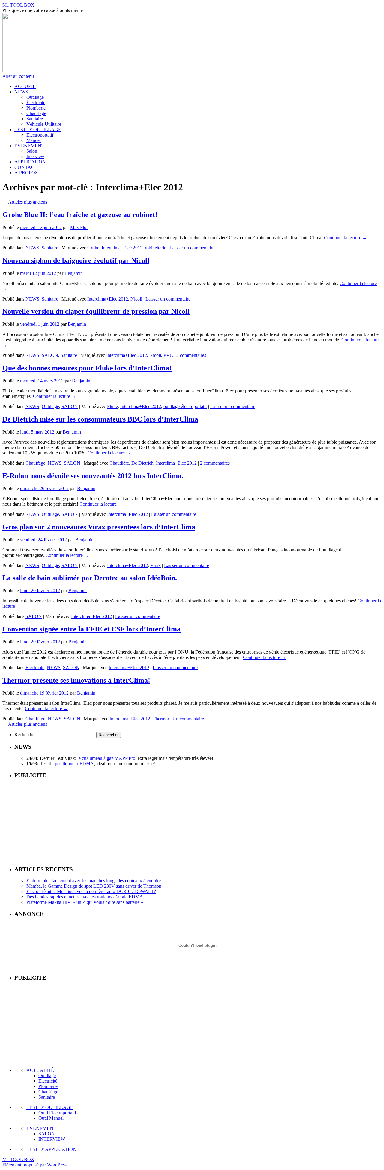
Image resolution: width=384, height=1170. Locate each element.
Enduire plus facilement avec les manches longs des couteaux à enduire (93, 880)
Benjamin (73, 273)
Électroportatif (39, 134)
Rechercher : (26, 734)
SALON (50, 355)
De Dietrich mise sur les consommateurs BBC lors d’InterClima (100, 419)
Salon (31, 151)
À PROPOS (26, 172)
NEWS (21, 91)
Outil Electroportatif (57, 1112)
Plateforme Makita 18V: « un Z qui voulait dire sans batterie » (84, 902)
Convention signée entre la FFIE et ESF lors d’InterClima (91, 629)
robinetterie (155, 247)
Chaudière (119, 463)
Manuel (33, 140)
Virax (155, 565)
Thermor (161, 718)
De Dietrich (142, 463)
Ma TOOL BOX (18, 4)
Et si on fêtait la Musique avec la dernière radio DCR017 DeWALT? (91, 891)
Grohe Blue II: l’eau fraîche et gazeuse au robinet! (80, 215)
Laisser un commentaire (192, 247)
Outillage (35, 97)
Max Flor (79, 227)
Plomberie (36, 107)
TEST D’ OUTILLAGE (37, 129)
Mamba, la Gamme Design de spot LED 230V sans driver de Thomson (93, 886)
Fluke (112, 406)
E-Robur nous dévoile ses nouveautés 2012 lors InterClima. (92, 476)
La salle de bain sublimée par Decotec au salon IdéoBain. (89, 578)
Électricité (35, 102)
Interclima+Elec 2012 (122, 247)
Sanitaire (34, 118)
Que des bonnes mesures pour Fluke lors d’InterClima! (87, 368)
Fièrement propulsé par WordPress (35, 1164)
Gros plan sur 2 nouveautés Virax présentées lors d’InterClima (98, 527)
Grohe (93, 247)
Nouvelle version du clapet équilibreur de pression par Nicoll (96, 311)
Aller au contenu (18, 76)
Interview (35, 156)
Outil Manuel (51, 1118)
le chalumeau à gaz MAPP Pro (106, 758)
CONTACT (26, 167)
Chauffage (36, 113)
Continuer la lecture (345, 237)
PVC (168, 355)
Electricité (35, 667)
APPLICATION (30, 161)
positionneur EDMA (74, 763)
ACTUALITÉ (40, 1070)
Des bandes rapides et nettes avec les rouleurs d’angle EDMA (84, 896)
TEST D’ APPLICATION (51, 1149)
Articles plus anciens (24, 201)
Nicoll (136, 298)
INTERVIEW (51, 1139)
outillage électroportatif (185, 406)
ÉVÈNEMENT (41, 1128)
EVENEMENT (29, 145)
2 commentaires (191, 355)
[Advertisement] (198, 821)
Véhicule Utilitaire (43, 124)
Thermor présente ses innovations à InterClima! (76, 680)
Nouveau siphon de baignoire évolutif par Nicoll (75, 260)
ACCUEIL (25, 86)
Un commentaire (188, 718)
